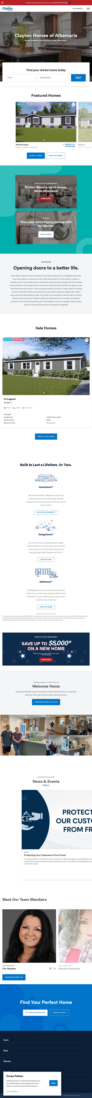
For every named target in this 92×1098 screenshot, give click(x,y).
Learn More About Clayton (46, 702)
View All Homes (35, 156)
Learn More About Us (14, 977)
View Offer (46, 198)
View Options (46, 560)
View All (46, 785)
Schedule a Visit (59, 1013)
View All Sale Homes (46, 437)
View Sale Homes (56, 156)
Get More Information (35, 1013)
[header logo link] (7, 8)
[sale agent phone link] (54, 968)
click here (48, 654)
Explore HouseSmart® (46, 512)
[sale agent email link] (50, 968)
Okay (53, 1083)
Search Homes (78, 77)
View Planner (46, 234)
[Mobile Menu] (88, 8)
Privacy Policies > (12, 1091)
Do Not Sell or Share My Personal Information (66, 1096)
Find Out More (46, 607)
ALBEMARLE (78, 8)
